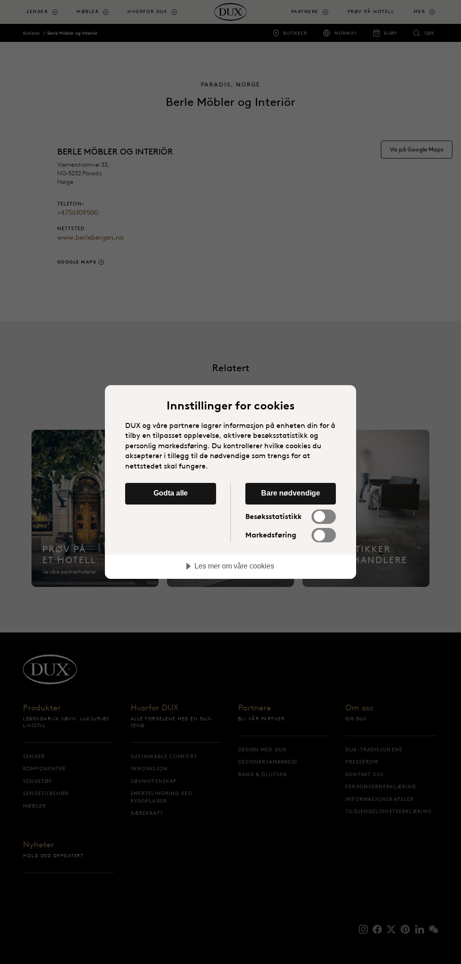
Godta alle (171, 493)
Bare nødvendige (290, 493)
